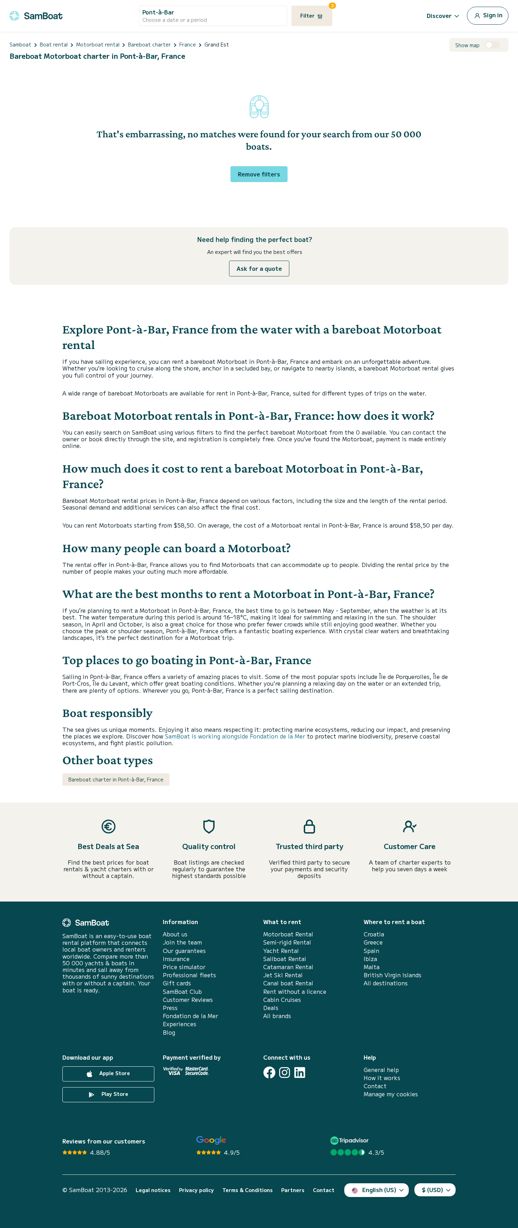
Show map (467, 45)
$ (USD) (432, 1189)
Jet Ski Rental (283, 975)
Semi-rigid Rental (287, 942)
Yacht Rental (281, 950)
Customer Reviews (188, 999)
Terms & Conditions (247, 1190)
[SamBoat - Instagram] (284, 1072)
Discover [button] (439, 15)
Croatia (374, 934)
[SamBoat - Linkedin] (300, 1072)
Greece (373, 942)
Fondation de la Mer (190, 1015)
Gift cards (177, 983)
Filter (316, 12)
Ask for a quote (259, 268)
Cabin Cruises (282, 999)
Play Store (114, 1093)
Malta (372, 967)
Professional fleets (189, 975)
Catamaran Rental (288, 967)
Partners (292, 1190)
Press (170, 1007)
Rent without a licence (294, 991)
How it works (382, 1077)
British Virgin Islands (392, 975)
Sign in (492, 15)
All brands (277, 1015)
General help (381, 1069)
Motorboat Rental (288, 934)
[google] (211, 1140)
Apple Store (114, 1073)
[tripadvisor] (350, 1140)
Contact (375, 1086)
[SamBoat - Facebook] (269, 1072)
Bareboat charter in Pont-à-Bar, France (116, 779)
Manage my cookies (391, 1094)
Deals (270, 1007)
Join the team (182, 942)
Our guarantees (184, 950)
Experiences (179, 1024)
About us (175, 934)
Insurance (176, 958)
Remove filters (259, 174)
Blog (169, 1032)
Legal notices (153, 1190)
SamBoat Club (182, 991)
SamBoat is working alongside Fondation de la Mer (235, 736)
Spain (371, 950)
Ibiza (370, 958)
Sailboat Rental (284, 958)
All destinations (386, 983)
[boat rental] (36, 15)
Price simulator (184, 967)
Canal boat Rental (288, 983)
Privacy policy (196, 1190)
